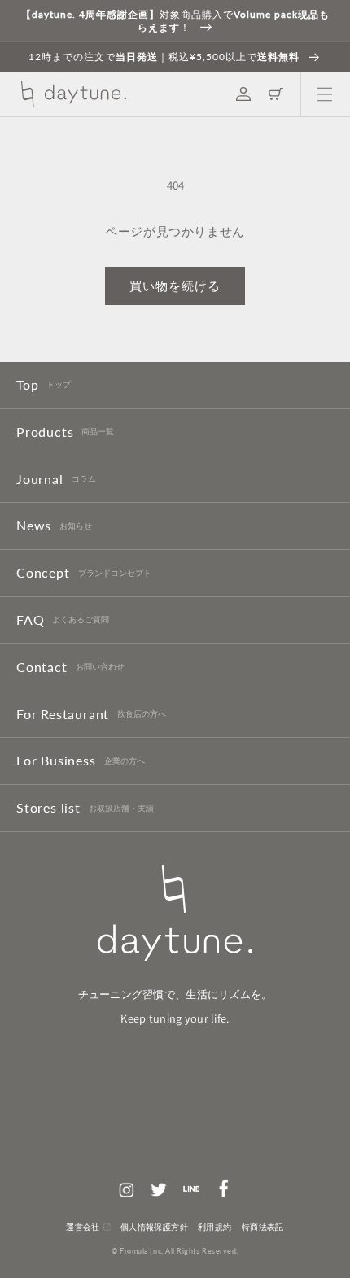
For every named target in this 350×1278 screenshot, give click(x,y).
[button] (325, 94)
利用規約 (215, 1227)
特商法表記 (263, 1227)
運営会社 (83, 1227)
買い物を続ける (175, 286)
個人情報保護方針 (154, 1227)
